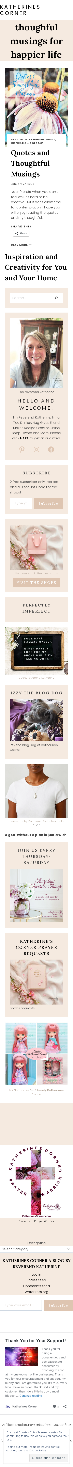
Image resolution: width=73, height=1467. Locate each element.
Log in (36, 1274)
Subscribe (48, 503)
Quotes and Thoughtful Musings (30, 163)
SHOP (36, 825)
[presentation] (36, 107)
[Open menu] (69, 10)
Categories (36, 1243)
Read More (21, 245)
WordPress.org (36, 1292)
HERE (24, 438)
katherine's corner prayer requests (36, 947)
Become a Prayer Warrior (36, 1221)
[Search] (56, 298)
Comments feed (36, 1286)
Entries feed (36, 1280)
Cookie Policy (37, 1450)
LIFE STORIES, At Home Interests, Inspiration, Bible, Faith (33, 141)
